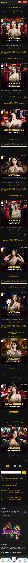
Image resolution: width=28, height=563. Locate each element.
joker (14, 51)
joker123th (22, 52)
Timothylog (3, 492)
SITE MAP (3, 517)
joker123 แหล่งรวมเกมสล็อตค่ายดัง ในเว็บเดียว (14, 150)
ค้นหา (2, 469)
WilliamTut (3, 497)
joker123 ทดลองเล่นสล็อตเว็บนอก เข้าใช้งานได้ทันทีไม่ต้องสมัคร (14, 241)
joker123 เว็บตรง (18, 52)
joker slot (21, 51)
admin (18, 61)
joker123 (16, 10)
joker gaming (12, 10)
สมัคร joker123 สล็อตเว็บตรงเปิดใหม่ (14, 379)
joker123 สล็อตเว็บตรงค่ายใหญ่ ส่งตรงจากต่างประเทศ (14, 333)
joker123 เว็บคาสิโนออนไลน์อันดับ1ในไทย (14, 497)
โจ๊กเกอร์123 (5, 53)
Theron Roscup (4, 495)
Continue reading (14, 47)
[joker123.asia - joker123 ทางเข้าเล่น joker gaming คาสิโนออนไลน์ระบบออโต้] (4, 2)
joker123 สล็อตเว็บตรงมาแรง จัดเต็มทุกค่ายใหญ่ (14, 58)
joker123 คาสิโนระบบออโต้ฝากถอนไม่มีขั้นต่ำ (15, 492)
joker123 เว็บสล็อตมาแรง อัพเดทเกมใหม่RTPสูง (14, 195)
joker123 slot (8, 52)
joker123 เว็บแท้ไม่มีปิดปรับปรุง (16, 499)
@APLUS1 (22, 549)
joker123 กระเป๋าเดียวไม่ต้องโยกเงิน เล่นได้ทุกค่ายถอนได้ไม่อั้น (14, 12)
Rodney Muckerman (5, 499)
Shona (2, 490)
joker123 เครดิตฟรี (12, 52)
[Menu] (8, 2)
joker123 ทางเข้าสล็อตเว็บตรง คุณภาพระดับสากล (14, 287)
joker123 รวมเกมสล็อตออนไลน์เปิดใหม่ (15, 495)
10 (18, 466)
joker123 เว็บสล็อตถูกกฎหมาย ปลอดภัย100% (14, 422)
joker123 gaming (3, 52)
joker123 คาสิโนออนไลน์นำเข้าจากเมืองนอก (13, 490)
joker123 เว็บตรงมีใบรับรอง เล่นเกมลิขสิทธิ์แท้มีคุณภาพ (14, 104)
